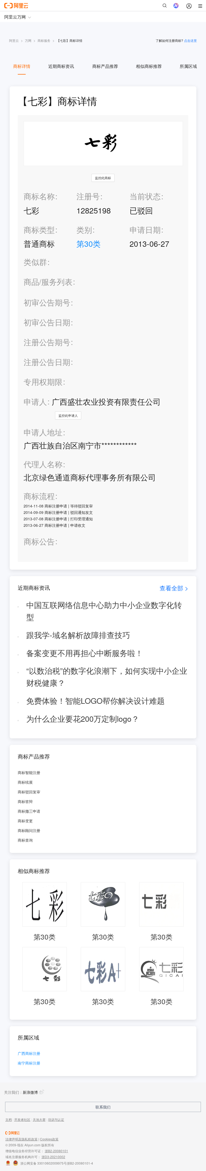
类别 (84, 229)
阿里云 (14, 40)
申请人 (35, 401)
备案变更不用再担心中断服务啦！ (84, 652)
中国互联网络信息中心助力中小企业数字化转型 (104, 610)
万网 (28, 40)
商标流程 (39, 496)
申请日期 (145, 229)
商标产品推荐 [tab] (105, 66)
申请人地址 (43, 432)
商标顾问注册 (29, 830)
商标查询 (25, 840)
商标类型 (39, 229)
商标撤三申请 (29, 811)
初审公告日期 (47, 321)
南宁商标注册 (29, 1063)
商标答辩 (25, 801)
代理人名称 (43, 464)
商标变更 (25, 820)
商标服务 (44, 40)
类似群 (35, 262)
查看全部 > (174, 588)
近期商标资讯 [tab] (61, 66)
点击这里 (190, 40)
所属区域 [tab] (188, 66)
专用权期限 (43, 381)
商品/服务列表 (48, 282)
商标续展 (25, 782)
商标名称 (39, 195)
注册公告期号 (47, 341)
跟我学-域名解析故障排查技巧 (78, 634)
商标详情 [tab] (21, 66)
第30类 (88, 243)
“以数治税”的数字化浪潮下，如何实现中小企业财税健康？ (106, 676)
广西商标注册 (29, 1054)
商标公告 (39, 541)
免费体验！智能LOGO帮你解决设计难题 (95, 700)
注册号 (88, 195)
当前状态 (145, 195)
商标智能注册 (29, 772)
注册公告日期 (47, 361)
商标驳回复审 (29, 791)
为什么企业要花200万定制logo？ (82, 718)
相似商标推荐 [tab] (149, 66)
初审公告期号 (47, 302)
